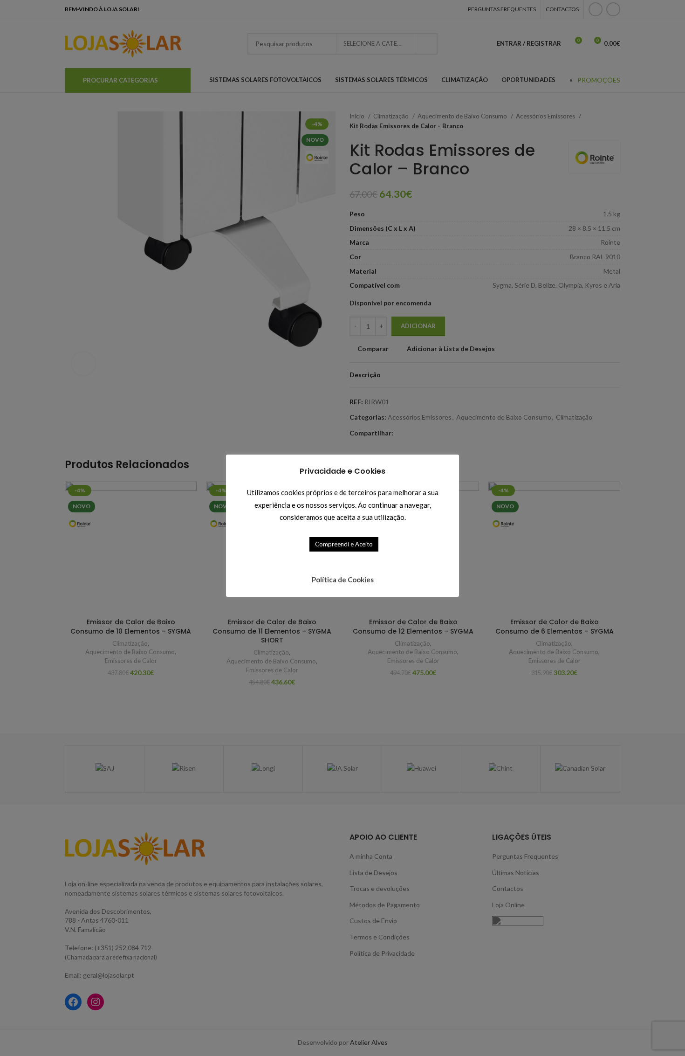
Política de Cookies (343, 579)
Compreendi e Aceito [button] (344, 544)
